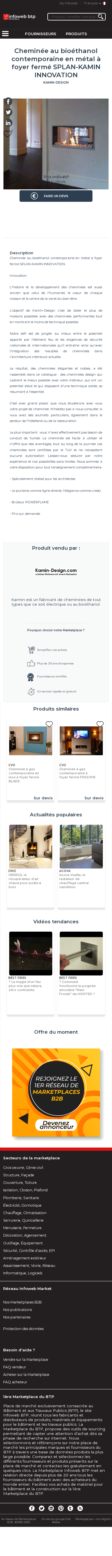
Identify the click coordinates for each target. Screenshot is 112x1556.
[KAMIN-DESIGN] (56, 571)
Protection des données (23, 1329)
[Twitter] (41, 1508)
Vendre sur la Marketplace (25, 1359)
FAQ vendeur (14, 1367)
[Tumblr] (70, 1508)
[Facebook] (32, 1508)
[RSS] (80, 1508)
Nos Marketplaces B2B (22, 1302)
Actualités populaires (56, 814)
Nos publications (17, 1310)
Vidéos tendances (56, 921)
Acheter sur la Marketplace (26, 1374)
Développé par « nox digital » (93, 1519)
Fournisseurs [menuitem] (40, 33)
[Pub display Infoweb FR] (56, 1093)
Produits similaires (56, 709)
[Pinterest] (61, 1508)
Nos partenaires (16, 1317)
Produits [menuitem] (76, 33)
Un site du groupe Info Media (56, 1520)
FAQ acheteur (15, 1382)
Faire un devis (56, 196)
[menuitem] (5, 34)
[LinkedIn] (51, 1508)
